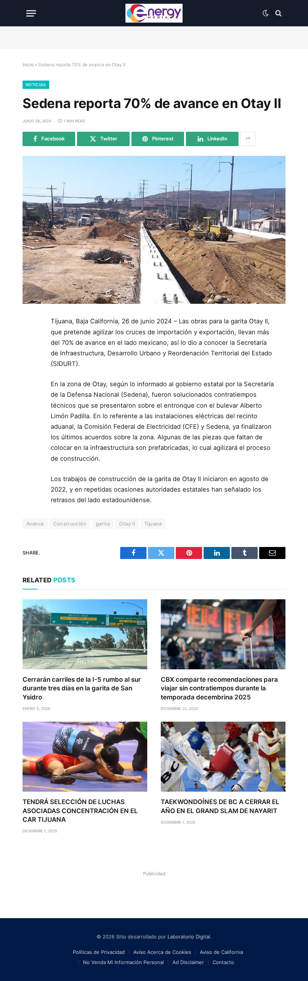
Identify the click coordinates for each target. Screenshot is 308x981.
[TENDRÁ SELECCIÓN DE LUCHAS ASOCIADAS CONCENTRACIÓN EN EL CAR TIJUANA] (85, 757)
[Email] (31, 410)
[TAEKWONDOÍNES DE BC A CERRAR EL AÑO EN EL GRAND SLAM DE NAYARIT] (223, 757)
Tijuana (153, 524)
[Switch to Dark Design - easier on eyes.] (265, 13)
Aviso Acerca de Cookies (162, 952)
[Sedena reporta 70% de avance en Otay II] (154, 230)
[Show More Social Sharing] (247, 139)
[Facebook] (31, 342)
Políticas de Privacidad (99, 952)
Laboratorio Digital (189, 937)
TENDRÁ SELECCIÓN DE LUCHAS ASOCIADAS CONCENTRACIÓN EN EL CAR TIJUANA (80, 810)
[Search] (278, 13)
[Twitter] (31, 359)
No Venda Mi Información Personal (123, 962)
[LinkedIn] (31, 376)
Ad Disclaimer (188, 962)
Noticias (36, 84)
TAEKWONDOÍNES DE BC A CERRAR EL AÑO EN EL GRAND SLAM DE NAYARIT (220, 806)
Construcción (69, 524)
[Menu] (31, 13)
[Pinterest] (31, 393)
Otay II (127, 524)
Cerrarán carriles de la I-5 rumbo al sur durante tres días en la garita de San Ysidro (82, 688)
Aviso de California (221, 952)
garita (103, 524)
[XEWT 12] (154, 13)
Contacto (223, 962)
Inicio (28, 64)
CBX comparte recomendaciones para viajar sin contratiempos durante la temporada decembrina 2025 (219, 688)
